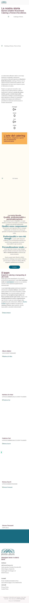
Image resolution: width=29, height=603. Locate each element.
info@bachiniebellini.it (10, 580)
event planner (10, 282)
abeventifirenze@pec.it (7, 582)
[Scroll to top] (26, 597)
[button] (27, 2)
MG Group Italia (21, 598)
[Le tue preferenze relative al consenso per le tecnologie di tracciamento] (1, 452)
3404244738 (18, 582)
